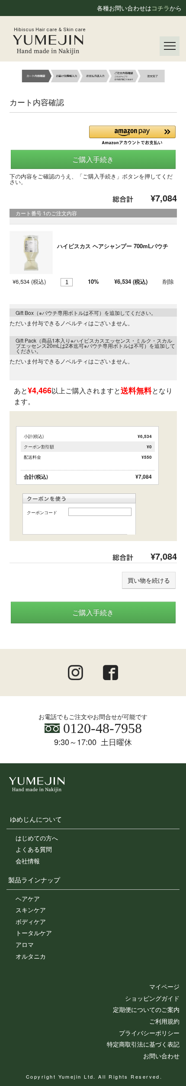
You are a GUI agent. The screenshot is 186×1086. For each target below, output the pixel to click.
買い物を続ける (149, 580)
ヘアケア (28, 898)
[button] (132, 135)
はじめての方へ (37, 837)
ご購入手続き (93, 159)
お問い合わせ (161, 1055)
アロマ (25, 944)
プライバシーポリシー (149, 1032)
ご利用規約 (164, 1021)
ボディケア (31, 921)
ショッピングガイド (152, 998)
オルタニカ (31, 956)
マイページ (164, 986)
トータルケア (34, 932)
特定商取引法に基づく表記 (143, 1044)
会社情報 (28, 860)
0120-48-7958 (101, 728)
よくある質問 (34, 849)
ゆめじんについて (36, 818)
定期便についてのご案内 (146, 1009)
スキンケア (31, 909)
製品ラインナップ (34, 879)
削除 (168, 281)
